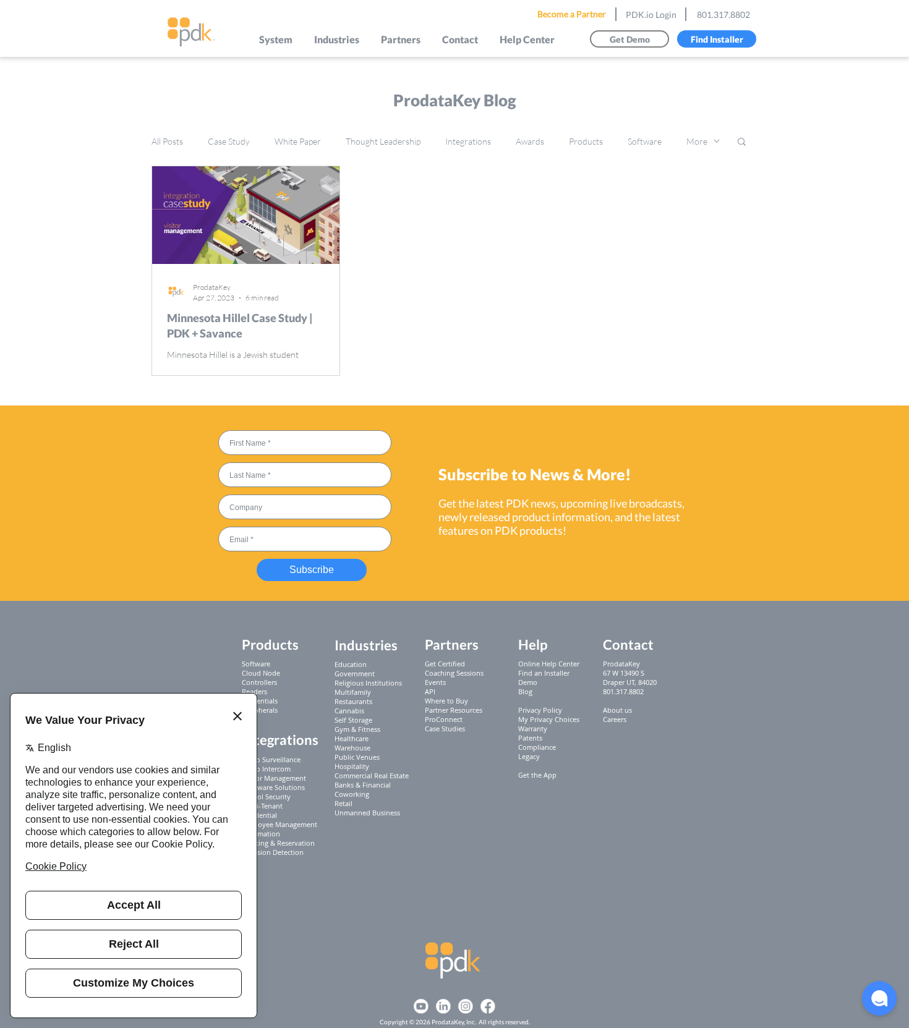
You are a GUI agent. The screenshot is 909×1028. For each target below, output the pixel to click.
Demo (527, 682)
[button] (276, 39)
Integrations (468, 141)
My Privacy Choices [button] (548, 719)
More (696, 141)
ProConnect (444, 719)
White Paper (298, 141)
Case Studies (445, 728)
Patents (530, 737)
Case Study (229, 141)
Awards (530, 141)
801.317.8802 (723, 14)
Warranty (532, 728)
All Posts (167, 141)
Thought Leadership (383, 141)
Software (645, 141)
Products (586, 141)
